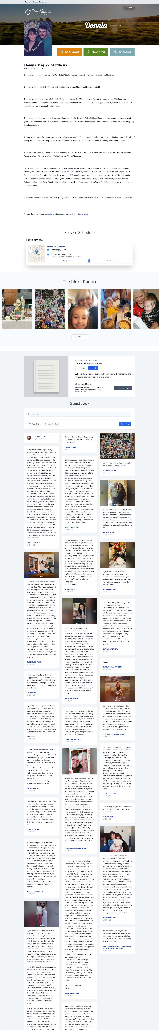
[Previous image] (26, 565)
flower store (82, 214)
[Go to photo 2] (41, 576)
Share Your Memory (123, 388)
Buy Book (92, 368)
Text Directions (67, 261)
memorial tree (50, 214)
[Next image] (56, 565)
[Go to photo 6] (82, 623)
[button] (36, 251)
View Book (80, 368)
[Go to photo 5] (81, 623)
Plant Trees (110, 261)
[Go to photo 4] (80, 623)
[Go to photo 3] (42, 576)
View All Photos (79, 337)
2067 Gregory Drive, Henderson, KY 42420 (66, 257)
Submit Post (125, 424)
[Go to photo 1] (40, 576)
